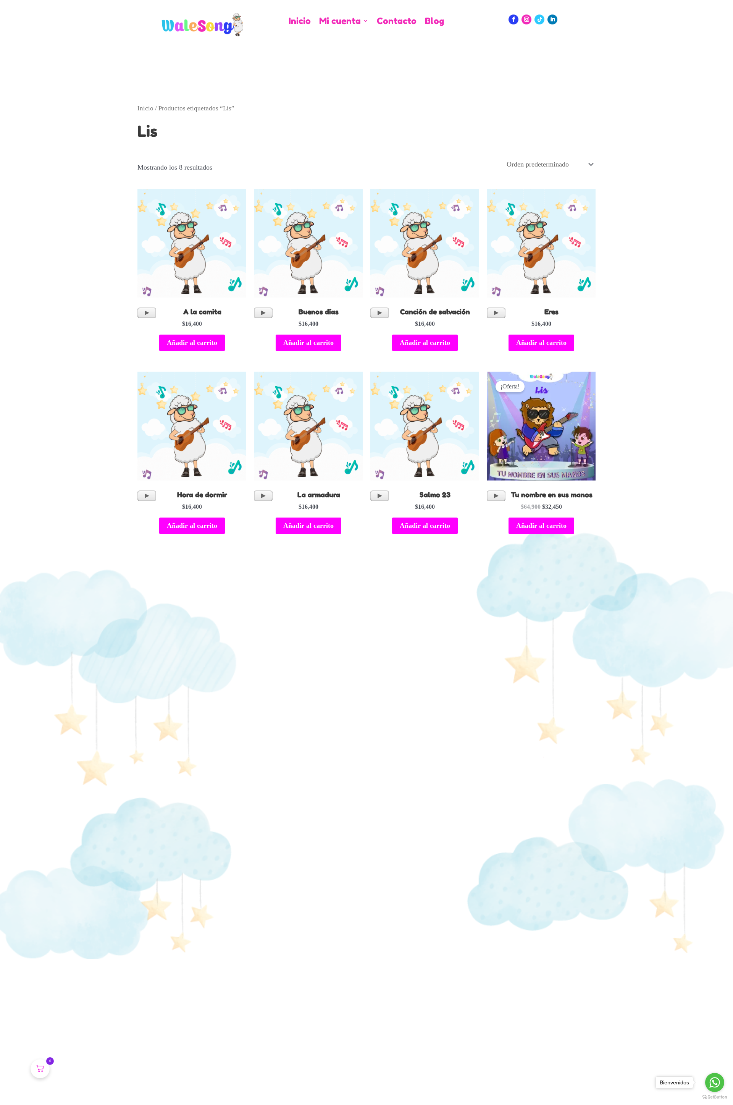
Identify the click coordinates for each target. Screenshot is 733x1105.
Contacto (397, 21)
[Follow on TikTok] (539, 19)
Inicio (300, 21)
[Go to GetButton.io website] (714, 1097)
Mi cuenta (340, 21)
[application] (146, 312)
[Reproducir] (146, 312)
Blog (434, 21)
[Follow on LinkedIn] (552, 19)
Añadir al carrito (192, 342)
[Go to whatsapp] (714, 1082)
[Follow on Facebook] (513, 19)
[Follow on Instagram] (526, 19)
